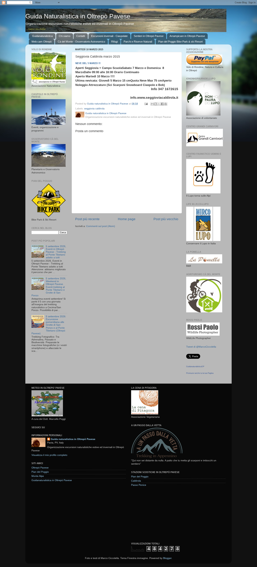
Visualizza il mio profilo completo (49, 455)
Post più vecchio (166, 219)
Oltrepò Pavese (40, 467)
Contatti (80, 35)
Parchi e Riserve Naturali (138, 41)
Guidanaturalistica (42, 35)
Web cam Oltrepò (41, 41)
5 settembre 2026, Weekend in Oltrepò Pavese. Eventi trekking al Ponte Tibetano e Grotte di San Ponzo (48, 287)
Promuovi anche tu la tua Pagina (199, 373)
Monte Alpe (37, 476)
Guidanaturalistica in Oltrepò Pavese (51, 480)
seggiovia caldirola (94, 108)
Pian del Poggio (40, 472)
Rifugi (114, 41)
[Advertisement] (157, 514)
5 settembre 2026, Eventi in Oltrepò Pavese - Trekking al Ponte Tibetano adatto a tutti (56, 252)
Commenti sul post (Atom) (100, 226)
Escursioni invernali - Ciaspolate (109, 35)
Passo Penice (138, 485)
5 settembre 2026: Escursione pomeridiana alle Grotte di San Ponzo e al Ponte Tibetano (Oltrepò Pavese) (48, 325)
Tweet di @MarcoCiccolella (201, 346)
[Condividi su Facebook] (162, 104)
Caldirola (136, 480)
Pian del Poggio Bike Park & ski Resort (180, 41)
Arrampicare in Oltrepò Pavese (187, 35)
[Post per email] (145, 103)
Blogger (167, 558)
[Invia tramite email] (152, 104)
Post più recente (87, 219)
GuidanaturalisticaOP (195, 366)
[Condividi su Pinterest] (165, 104)
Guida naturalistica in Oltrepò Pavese (73, 439)
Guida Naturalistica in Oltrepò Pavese (77, 16)
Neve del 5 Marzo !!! (88, 63)
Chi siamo (64, 35)
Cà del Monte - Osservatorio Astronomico (81, 41)
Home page (126, 219)
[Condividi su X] (159, 104)
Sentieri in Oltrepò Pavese (148, 35)
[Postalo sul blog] (155, 104)
